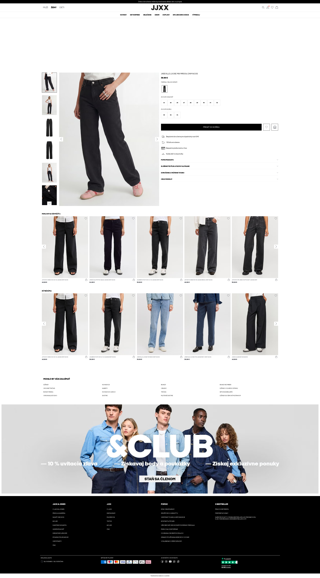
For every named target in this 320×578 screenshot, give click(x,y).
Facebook (111, 517)
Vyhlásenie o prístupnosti (171, 541)
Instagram (111, 513)
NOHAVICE (106, 385)
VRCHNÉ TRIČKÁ (49, 388)
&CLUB (55, 521)
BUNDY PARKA (48, 392)
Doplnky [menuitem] (166, 15)
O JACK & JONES (58, 509)
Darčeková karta (59, 525)
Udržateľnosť (58, 529)
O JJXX (109, 509)
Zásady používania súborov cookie (175, 537)
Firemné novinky (221, 513)
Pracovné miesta (222, 509)
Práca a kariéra (59, 513)
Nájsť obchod (58, 517)
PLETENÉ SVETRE (167, 395)
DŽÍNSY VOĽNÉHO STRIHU (229, 388)
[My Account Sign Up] (160, 449)
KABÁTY (105, 388)
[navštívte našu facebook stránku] (162, 562)
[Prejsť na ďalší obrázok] (49, 203)
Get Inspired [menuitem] (135, 15)
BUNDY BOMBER (225, 385)
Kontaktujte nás (167, 521)
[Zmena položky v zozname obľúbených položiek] (266, 132)
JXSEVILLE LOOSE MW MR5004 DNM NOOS (179, 74)
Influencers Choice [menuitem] (181, 15)
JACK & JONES (59, 504)
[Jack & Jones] (160, 10)
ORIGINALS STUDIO (50, 395)
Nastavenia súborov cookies (160, 576)
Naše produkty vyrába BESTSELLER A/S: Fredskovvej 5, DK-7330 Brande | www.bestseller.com (235, 518)
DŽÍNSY (46, 385)
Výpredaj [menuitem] (196, 15)
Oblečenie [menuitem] (147, 15)
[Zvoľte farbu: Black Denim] (164, 89)
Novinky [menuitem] (123, 15)
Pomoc (164, 504)
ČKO (54, 545)
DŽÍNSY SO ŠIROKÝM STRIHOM (230, 395)
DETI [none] (62, 7)
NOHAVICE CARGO (109, 392)
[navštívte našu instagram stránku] (166, 562)
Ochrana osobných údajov (172, 533)
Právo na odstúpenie (169, 529)
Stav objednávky (167, 509)
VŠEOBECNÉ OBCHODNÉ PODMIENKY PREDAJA (178, 525)
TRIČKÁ (163, 392)
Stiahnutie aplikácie (60, 537)
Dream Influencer (60, 533)
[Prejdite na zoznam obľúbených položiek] (272, 8)
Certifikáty (57, 541)
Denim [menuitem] (157, 15)
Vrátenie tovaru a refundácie (173, 517)
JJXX (109, 504)
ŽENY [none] (53, 7)
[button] (164, 103)
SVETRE (105, 395)
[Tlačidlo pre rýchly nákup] (86, 280)
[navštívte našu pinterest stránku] (174, 562)
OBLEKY (164, 388)
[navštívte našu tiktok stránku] (178, 562)
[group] (65, 251)
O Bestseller (221, 504)
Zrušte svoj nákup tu (169, 513)
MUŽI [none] (45, 7)
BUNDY (163, 385)
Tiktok (109, 521)
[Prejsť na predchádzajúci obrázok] (49, 74)
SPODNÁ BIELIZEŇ (226, 392)
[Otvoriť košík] (277, 7)
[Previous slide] (44, 247)
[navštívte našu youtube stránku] (170, 562)
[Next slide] (276, 247)
